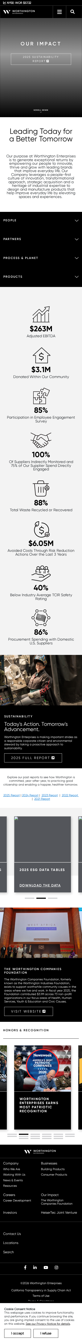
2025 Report (11, 795)
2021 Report (42, 798)
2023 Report (50, 795)
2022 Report (70, 795)
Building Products (53, 1169)
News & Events (13, 1180)
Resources (10, 1185)
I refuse (45, 1333)
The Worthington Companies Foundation (57, 1202)
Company (11, 1163)
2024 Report (30, 795)
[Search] (72, 12)
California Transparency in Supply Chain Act (41, 1290)
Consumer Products (54, 1174)
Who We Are (11, 1169)
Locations (10, 1243)
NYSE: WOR (18, 2)
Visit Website (26, 1011)
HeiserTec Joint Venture (59, 1213)
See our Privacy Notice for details (48, 1323)
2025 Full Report (30, 758)
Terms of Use (41, 1295)
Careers (9, 1195)
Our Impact (50, 1195)
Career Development (17, 1200)
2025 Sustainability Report (41, 59)
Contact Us (12, 1234)
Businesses (49, 1163)
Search (8, 1252)
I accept (17, 1333)
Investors (10, 1213)
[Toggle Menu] (59, 12)
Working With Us (14, 1174)
